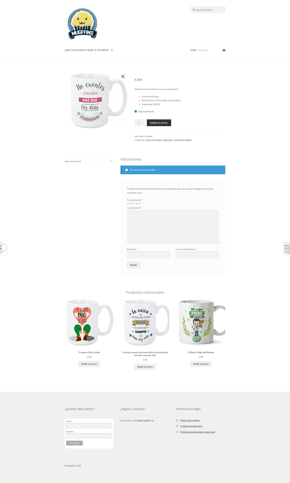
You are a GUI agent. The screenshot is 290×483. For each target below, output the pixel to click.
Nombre (132, 249)
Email (68, 421)
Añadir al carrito (159, 122)
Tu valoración (134, 207)
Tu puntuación (135, 199)
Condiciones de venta (191, 426)
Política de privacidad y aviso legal (197, 431)
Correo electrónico (186, 249)
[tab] (89, 161)
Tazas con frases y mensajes (159, 140)
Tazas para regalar (183, 140)
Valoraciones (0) (73, 161)
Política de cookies (190, 420)
